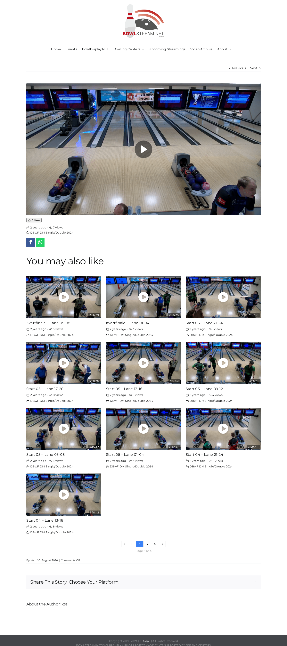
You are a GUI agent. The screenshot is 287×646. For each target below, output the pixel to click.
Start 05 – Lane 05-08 (45, 454)
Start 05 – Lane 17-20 (44, 389)
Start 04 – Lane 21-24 (204, 454)
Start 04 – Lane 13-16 (44, 520)
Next (254, 68)
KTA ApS (145, 640)
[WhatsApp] (40, 242)
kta (32, 560)
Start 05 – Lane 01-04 (125, 454)
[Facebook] (30, 242)
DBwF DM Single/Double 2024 (51, 232)
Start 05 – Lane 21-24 (204, 323)
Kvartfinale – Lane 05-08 (48, 323)
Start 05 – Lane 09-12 (204, 389)
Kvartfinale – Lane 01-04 (127, 323)
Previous (239, 68)
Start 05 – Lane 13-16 (124, 389)
